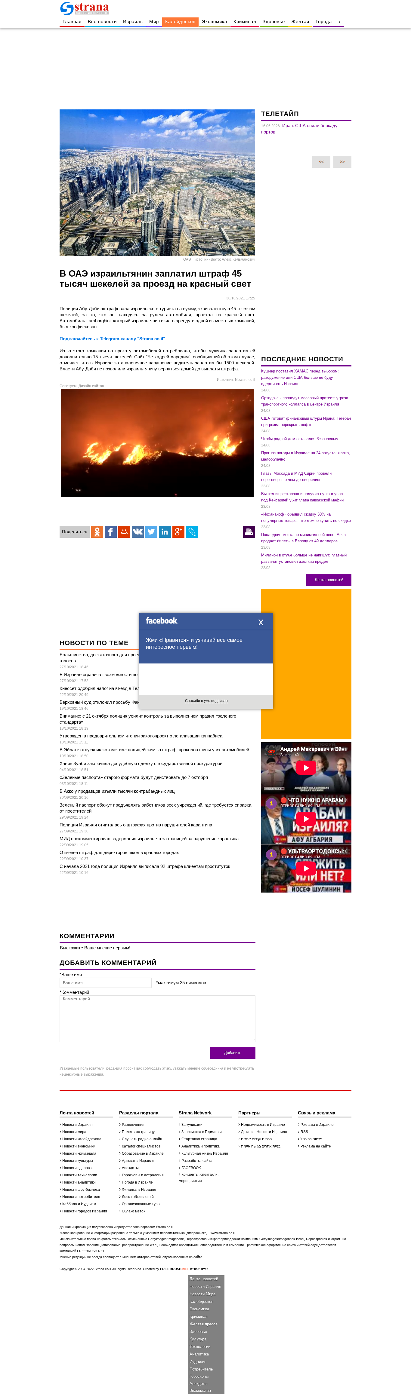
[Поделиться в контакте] (138, 532)
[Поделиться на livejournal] (192, 532)
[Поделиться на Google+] (178, 532)
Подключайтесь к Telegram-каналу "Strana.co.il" (112, 338)
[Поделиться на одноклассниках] (97, 532)
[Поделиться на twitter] (151, 532)
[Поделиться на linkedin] (165, 532)
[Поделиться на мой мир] (124, 532)
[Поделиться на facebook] (111, 532)
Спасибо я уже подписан (206, 701)
